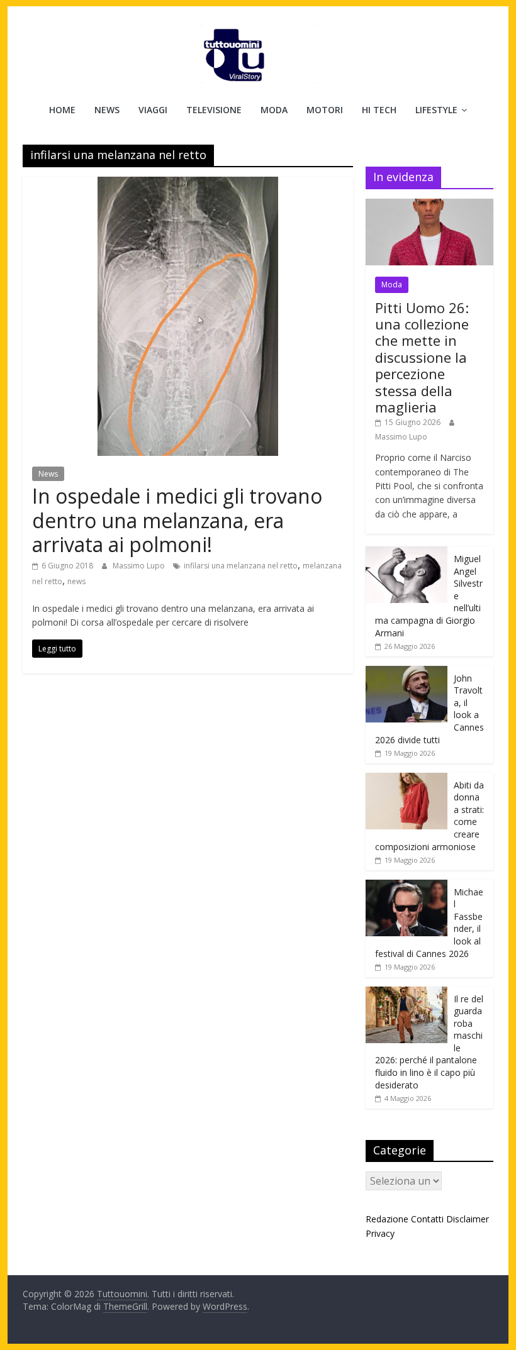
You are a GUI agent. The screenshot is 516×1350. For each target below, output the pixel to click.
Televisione (214, 110)
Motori (324, 110)
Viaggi (152, 110)
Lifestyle (436, 110)
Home (62, 110)
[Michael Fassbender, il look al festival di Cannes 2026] (406, 886)
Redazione (387, 1219)
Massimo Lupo (140, 565)
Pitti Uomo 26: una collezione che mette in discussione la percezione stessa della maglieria (422, 357)
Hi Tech (379, 110)
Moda (274, 110)
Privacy (380, 1233)
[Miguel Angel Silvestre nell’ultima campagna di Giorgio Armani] (406, 553)
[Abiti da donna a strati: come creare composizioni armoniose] (406, 779)
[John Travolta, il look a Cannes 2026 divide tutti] (406, 672)
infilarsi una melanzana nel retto (241, 565)
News (107, 110)
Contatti (427, 1219)
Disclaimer (467, 1219)
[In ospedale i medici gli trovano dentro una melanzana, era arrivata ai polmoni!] (188, 184)
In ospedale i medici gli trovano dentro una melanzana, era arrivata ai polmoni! (177, 520)
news (76, 581)
